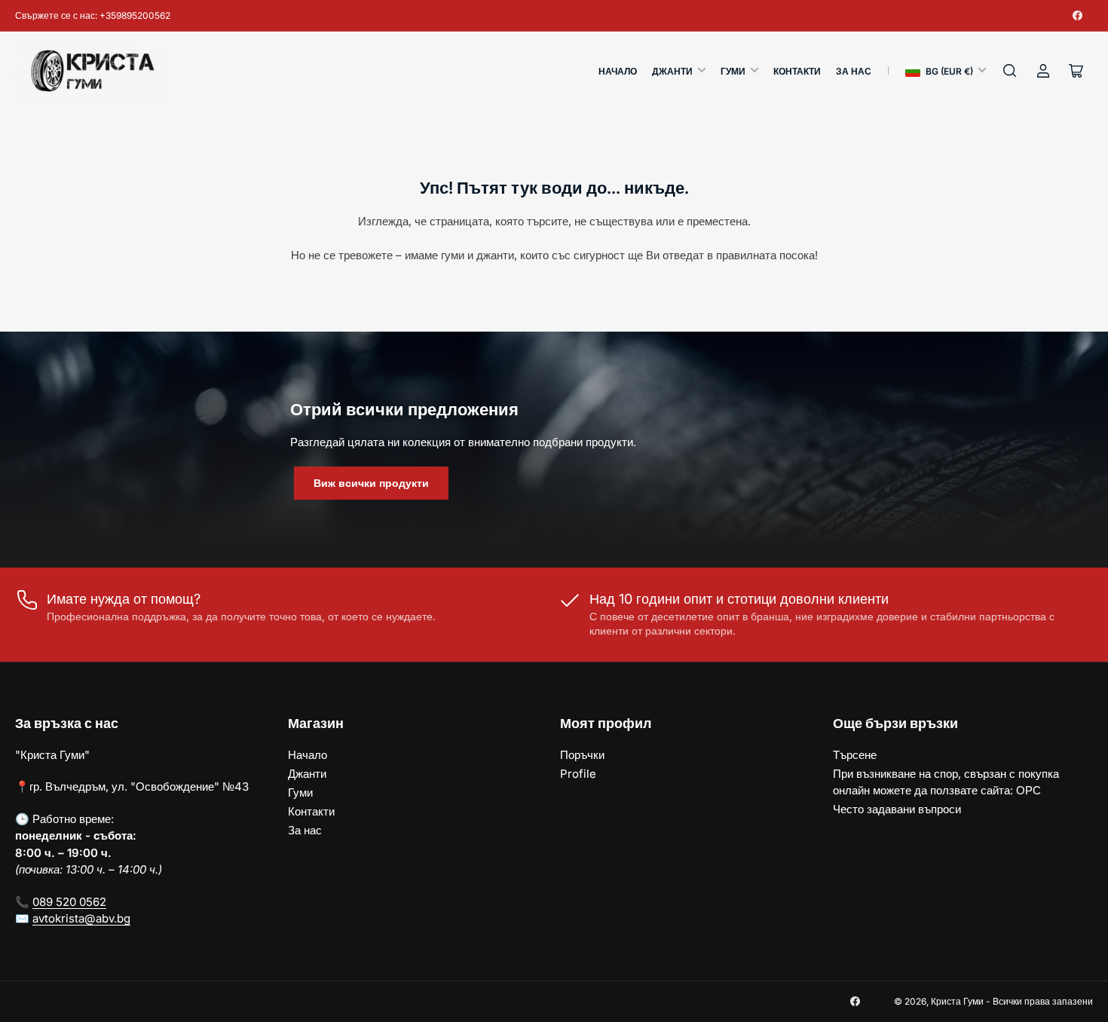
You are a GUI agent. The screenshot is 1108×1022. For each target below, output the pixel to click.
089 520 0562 (69, 902)
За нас (853, 71)
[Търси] (1010, 70)
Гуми (733, 71)
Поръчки (582, 755)
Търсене (855, 755)
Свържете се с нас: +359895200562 (92, 15)
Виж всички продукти (371, 482)
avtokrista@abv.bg (81, 918)
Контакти (797, 71)
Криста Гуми (957, 1001)
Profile (578, 773)
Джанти (672, 71)
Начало (617, 71)
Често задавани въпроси (897, 809)
